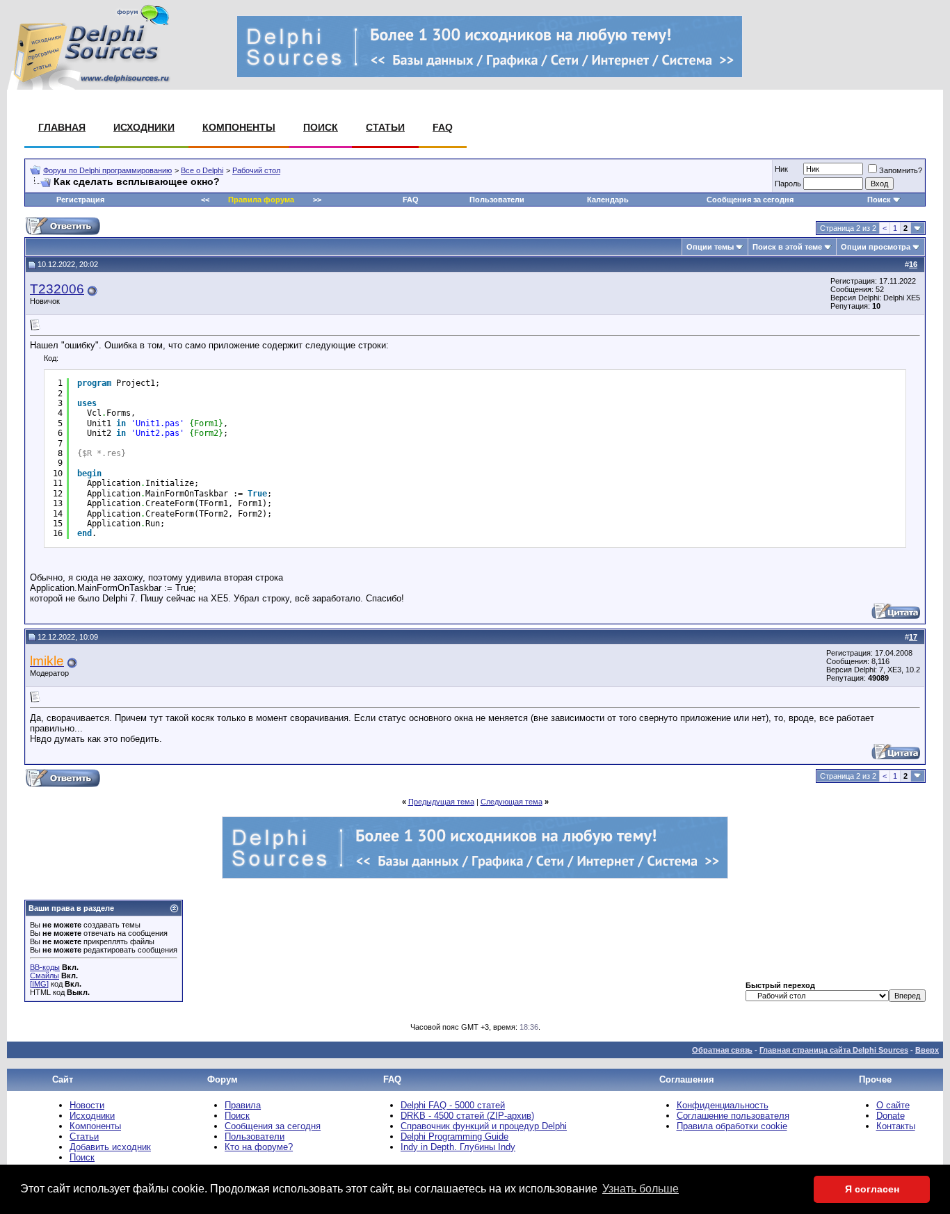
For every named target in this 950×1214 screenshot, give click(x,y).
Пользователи (496, 199)
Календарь (608, 199)
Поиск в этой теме (787, 247)
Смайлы (44, 975)
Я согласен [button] (872, 1189)
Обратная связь (722, 1050)
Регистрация (80, 199)
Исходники (144, 127)
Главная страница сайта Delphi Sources (833, 1050)
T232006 (57, 289)
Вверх (927, 1050)
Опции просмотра (875, 247)
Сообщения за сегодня (750, 199)
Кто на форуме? (259, 1147)
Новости (87, 1105)
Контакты (895, 1126)
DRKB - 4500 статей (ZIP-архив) (467, 1115)
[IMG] (39, 984)
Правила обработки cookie (732, 1126)
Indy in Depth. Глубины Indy (458, 1147)
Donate (890, 1115)
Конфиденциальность (722, 1105)
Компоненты (238, 127)
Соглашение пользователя (733, 1115)
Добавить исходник (110, 1147)
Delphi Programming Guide (454, 1136)
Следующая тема (511, 802)
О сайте (893, 1105)
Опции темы (710, 247)
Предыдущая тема (441, 802)
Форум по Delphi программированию (107, 170)
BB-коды (45, 967)
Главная (62, 127)
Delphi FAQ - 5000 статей (453, 1105)
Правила (243, 1105)
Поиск (320, 127)
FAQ (443, 127)
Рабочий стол (256, 170)
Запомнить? (900, 170)
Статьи (385, 127)
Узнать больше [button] (640, 1189)
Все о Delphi (202, 170)
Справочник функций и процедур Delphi (484, 1126)
